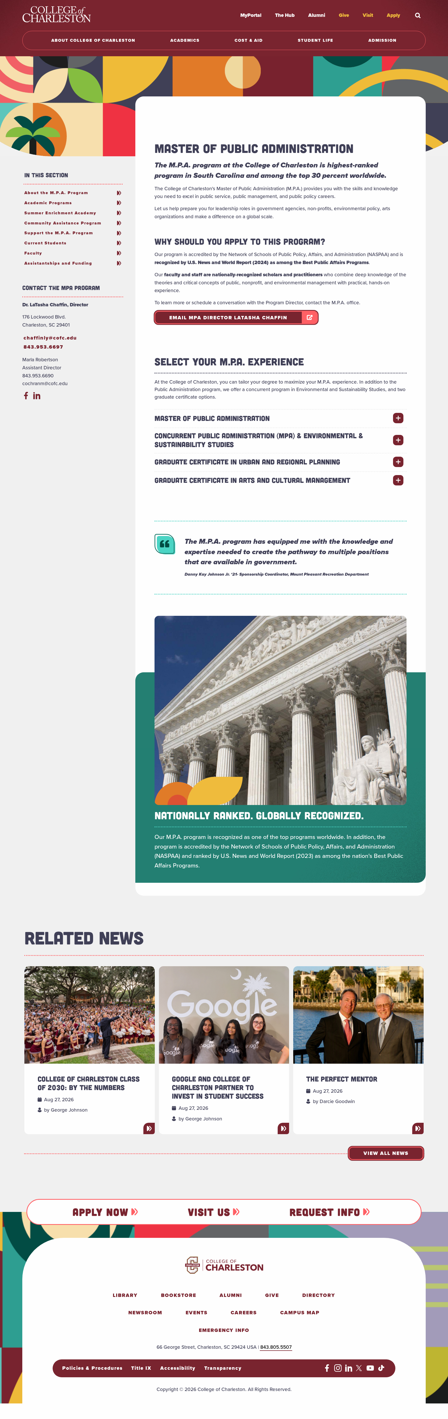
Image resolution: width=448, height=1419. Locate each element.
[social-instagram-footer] (338, 1370)
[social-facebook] (26, 397)
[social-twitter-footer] (359, 1370)
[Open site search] (418, 15)
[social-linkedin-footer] (349, 1370)
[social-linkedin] (37, 397)
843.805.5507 (276, 1347)
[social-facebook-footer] (327, 1370)
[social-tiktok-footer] (381, 1370)
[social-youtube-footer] (370, 1370)
